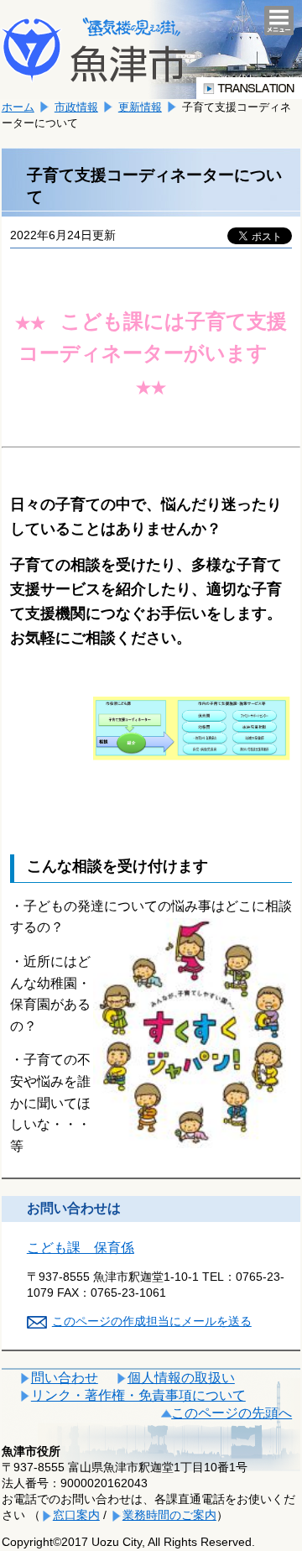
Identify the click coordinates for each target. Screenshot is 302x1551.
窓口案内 (76, 1515)
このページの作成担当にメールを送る (152, 1321)
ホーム (18, 107)
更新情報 (140, 107)
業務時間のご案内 (169, 1515)
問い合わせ (64, 1378)
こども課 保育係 (80, 1247)
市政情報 (76, 107)
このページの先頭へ (231, 1413)
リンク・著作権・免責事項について (138, 1395)
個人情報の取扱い (181, 1378)
